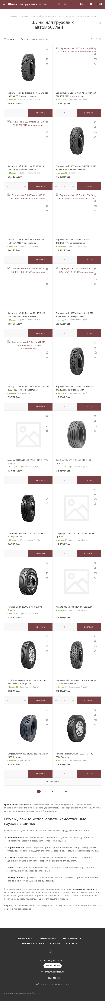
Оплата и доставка (33, 943)
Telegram (50, 952)
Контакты (71, 943)
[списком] (96, 39)
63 (66, 791)
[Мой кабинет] (72, 4)
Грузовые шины (47, 938)
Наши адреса (53, 977)
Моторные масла (71, 938)
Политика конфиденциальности (55, 984)
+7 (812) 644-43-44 (53, 960)
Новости (55, 943)
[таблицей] (100, 39)
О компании (25, 938)
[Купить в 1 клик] (47, 58)
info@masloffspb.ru (54, 971)
